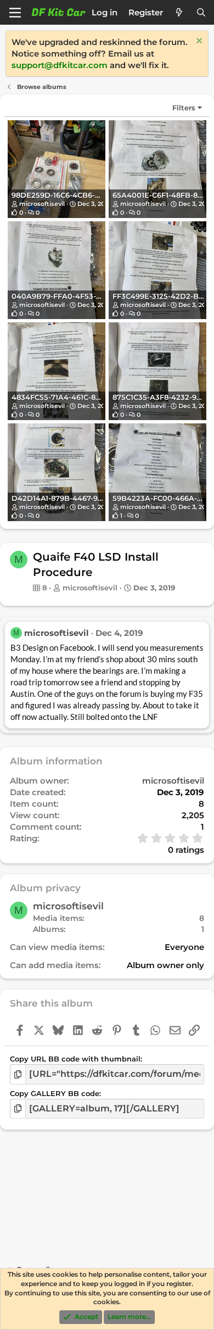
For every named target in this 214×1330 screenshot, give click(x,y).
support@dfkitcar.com (60, 65)
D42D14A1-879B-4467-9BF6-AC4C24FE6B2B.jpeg (102, 498)
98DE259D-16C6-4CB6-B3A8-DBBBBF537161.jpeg (101, 195)
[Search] (201, 12)
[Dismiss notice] (197, 42)
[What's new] (179, 12)
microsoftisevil (42, 204)
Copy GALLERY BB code (54, 1093)
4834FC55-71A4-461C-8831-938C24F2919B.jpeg (96, 397)
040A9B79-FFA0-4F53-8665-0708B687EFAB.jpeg (102, 296)
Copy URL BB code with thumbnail (75, 1058)
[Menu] (15, 13)
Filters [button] (183, 107)
